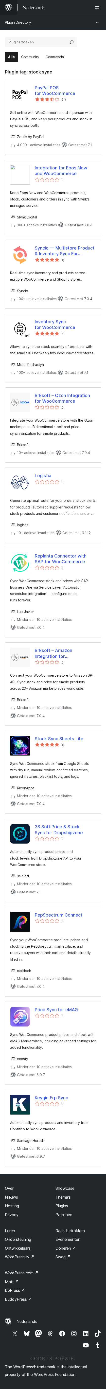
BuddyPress (18, 1299)
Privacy (11, 1214)
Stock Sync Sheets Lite (59, 738)
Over (9, 1188)
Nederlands (27, 1321)
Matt (12, 1281)
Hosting (12, 1205)
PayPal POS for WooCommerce (55, 90)
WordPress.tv (19, 1256)
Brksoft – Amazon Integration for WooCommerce (53, 653)
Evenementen (67, 1239)
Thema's (63, 1197)
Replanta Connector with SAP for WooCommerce (61, 558)
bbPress (15, 1290)
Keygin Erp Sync (51, 1097)
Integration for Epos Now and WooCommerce (61, 170)
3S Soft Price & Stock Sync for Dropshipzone (59, 829)
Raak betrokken (70, 1230)
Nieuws (11, 1197)
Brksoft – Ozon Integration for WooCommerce (62, 398)
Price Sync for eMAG (56, 1009)
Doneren (65, 1248)
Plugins (61, 1205)
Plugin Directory (18, 22)
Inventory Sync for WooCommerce (55, 324)
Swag (63, 1256)
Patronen (63, 1214)
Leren (10, 1230)
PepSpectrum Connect (58, 915)
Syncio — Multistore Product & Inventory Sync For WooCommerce (64, 251)
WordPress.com (21, 1272)
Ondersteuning (18, 1239)
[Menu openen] (98, 7)
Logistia (43, 475)
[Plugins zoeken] (72, 42)
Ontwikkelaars (18, 1248)
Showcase (64, 1188)
